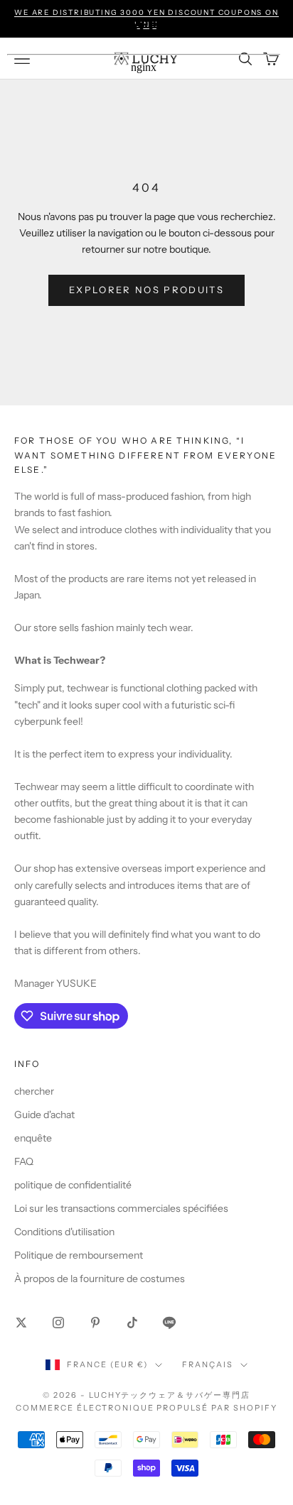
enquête (33, 1138)
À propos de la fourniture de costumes (99, 1278)
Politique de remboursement (78, 1255)
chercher (34, 1091)
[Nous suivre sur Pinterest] (95, 1322)
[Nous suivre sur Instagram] (58, 1322)
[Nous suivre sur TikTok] (132, 1322)
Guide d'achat (44, 1114)
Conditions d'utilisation (64, 1231)
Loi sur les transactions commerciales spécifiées (121, 1208)
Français (207, 1364)
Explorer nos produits (146, 289)
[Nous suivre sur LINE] (169, 1322)
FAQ (23, 1161)
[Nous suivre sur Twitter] (21, 1322)
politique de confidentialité (73, 1184)
